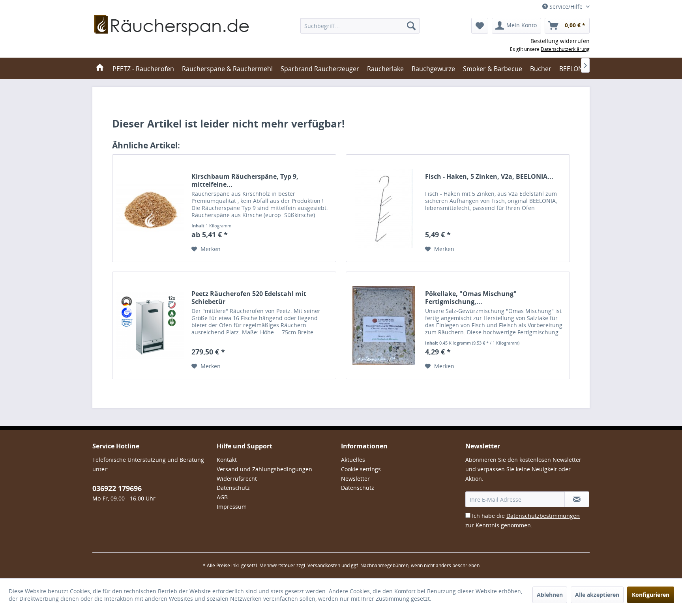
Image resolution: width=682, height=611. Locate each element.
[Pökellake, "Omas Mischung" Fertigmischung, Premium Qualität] (383, 325)
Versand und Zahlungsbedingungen (264, 469)
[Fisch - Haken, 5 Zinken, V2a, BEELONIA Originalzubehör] (383, 208)
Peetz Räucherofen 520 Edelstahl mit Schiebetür (248, 298)
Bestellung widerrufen (560, 41)
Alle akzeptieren (597, 594)
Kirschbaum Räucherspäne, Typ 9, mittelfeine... (244, 180)
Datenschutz (233, 487)
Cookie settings (361, 469)
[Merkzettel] (479, 26)
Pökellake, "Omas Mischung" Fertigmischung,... (471, 298)
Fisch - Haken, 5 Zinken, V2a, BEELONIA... (489, 176)
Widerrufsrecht (237, 478)
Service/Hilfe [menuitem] (566, 6)
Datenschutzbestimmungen (543, 515)
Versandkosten (323, 565)
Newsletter (355, 478)
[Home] (99, 68)
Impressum (232, 506)
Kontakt (227, 459)
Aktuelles (353, 459)
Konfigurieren (650, 594)
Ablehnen (550, 594)
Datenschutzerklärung (565, 49)
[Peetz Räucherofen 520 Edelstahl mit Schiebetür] (150, 325)
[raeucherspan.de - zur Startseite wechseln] (172, 35)
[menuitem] (360, 26)
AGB (222, 497)
